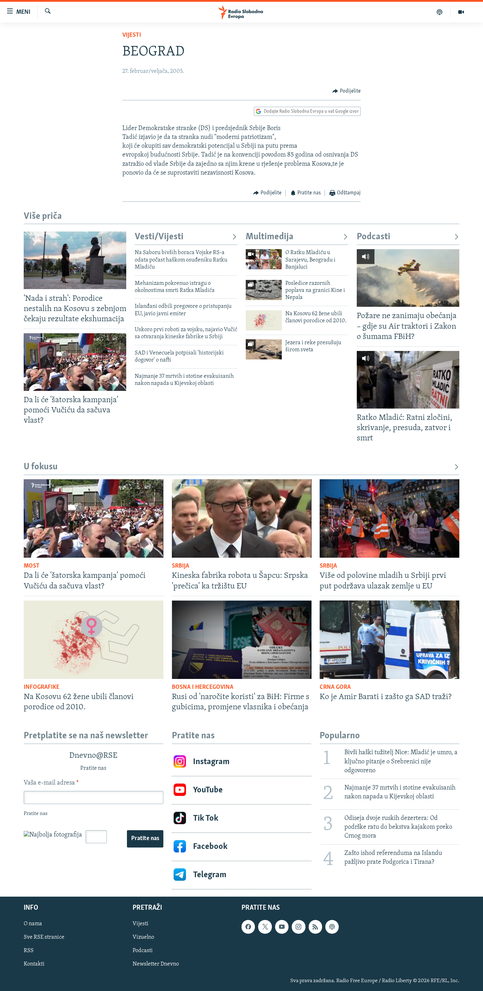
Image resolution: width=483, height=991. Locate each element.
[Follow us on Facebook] (248, 926)
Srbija (180, 566)
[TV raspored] (332, 926)
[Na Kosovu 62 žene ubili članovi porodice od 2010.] (264, 320)
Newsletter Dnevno (156, 964)
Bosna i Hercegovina (202, 687)
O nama (33, 924)
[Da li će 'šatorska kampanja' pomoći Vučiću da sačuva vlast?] (75, 362)
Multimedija (269, 237)
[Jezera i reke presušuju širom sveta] (264, 349)
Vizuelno (143, 937)
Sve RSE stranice (44, 937)
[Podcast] (439, 12)
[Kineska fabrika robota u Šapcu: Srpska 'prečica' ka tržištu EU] (242, 518)
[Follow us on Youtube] (282, 926)
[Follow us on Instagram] (298, 926)
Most (32, 566)
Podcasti (373, 237)
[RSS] (315, 926)
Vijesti (131, 35)
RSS (29, 951)
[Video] (461, 12)
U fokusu (41, 467)
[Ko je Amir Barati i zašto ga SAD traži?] (389, 639)
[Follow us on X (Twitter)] (265, 926)
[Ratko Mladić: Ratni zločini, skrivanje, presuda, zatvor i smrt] (408, 380)
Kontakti (34, 964)
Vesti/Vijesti (159, 237)
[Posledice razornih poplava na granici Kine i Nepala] (264, 290)
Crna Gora (335, 687)
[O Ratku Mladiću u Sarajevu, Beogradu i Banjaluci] (264, 259)
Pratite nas (145, 838)
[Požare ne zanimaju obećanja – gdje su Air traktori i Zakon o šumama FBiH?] (408, 278)
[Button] (346, 91)
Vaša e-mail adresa (51, 783)
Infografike (41, 687)
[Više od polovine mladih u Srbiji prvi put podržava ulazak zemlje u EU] (389, 518)
